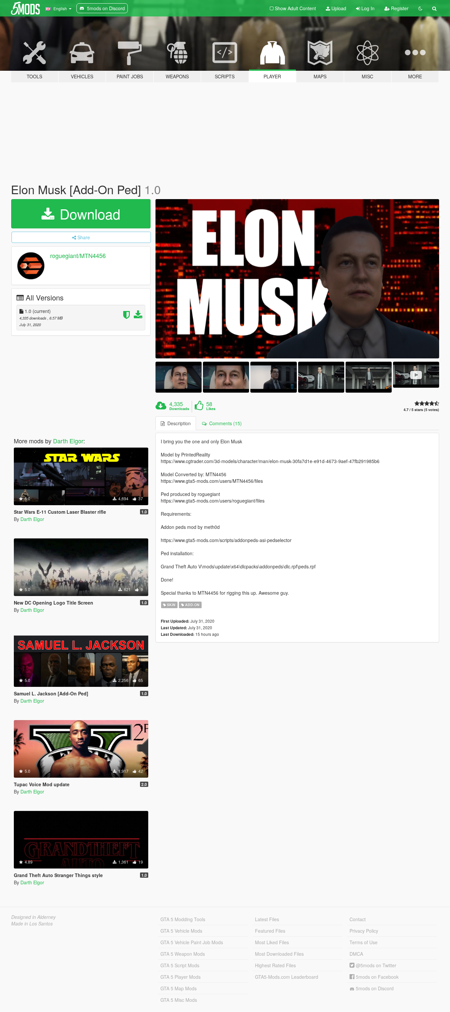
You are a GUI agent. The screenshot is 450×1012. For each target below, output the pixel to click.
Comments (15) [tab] (224, 423)
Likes (210, 409)
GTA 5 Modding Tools (182, 919)
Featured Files (270, 930)
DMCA (356, 953)
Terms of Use (364, 942)
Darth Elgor (68, 440)
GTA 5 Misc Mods (178, 1000)
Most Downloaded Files (279, 953)
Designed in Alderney (33, 917)
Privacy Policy (364, 930)
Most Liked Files (272, 942)
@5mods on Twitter (375, 965)
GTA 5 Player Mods (180, 976)
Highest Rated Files (275, 965)
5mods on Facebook (376, 976)
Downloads (179, 409)
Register (399, 8)
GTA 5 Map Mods (178, 988)
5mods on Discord (374, 988)
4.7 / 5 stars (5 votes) (421, 409)
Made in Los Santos (32, 923)
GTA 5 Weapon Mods (182, 953)
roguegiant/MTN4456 (78, 255)
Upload (338, 8)
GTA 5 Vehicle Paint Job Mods (191, 942)
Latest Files (267, 919)
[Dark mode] (420, 8)
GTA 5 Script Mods (179, 965)
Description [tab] (178, 423)
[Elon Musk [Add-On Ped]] (297, 279)
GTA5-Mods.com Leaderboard (286, 976)
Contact (358, 919)
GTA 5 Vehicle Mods (181, 930)
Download (88, 213)
